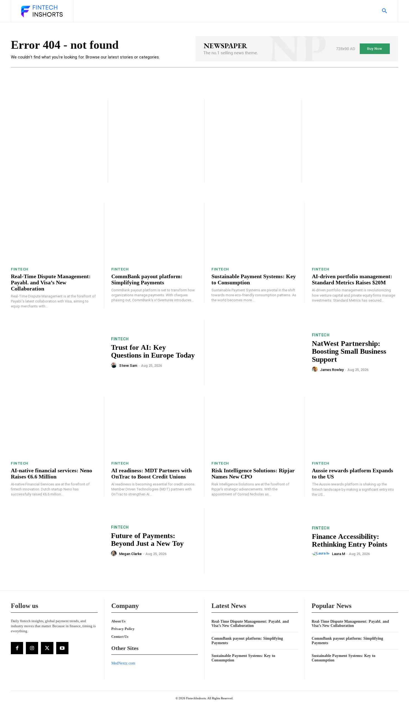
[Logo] (41, 12)
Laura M (338, 554)
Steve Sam (128, 365)
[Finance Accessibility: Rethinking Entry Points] (258, 541)
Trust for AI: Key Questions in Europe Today (153, 351)
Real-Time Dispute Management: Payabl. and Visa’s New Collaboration (51, 282)
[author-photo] (114, 365)
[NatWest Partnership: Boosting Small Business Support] (258, 352)
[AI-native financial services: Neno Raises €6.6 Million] (54, 427)
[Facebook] (17, 648)
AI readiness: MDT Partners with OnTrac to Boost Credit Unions (151, 473)
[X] (47, 648)
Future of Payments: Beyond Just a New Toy (147, 540)
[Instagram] (32, 648)
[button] (384, 11)
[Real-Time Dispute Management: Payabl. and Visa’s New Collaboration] (54, 232)
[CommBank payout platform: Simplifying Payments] (154, 232)
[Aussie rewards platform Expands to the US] (355, 427)
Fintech (19, 269)
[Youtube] (62, 648)
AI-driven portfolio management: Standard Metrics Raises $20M (352, 279)
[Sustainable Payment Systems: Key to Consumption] (254, 232)
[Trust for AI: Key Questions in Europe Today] (57, 352)
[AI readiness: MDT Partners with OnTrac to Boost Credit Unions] (154, 427)
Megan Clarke (130, 554)
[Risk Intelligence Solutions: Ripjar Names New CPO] (254, 427)
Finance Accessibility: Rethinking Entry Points (349, 540)
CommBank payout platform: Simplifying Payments (147, 279)
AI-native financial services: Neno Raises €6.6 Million (51, 473)
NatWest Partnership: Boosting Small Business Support (349, 351)
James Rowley (332, 370)
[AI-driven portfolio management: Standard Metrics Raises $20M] (355, 232)
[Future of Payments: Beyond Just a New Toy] (57, 541)
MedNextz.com (123, 663)
